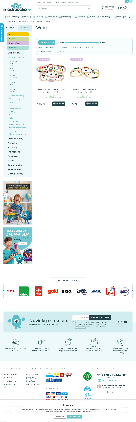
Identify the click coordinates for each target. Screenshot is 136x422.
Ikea (11, 73)
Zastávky (12, 112)
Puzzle (92, 17)
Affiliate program (8, 388)
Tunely (11, 105)
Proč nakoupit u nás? (73, 2)
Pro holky (39, 17)
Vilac (11, 87)
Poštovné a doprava (32, 374)
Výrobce (25, 28)
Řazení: (40, 47)
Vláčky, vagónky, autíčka (17, 99)
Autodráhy (12, 131)
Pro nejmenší (52, 17)
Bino (11, 66)
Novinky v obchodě (61, 2)
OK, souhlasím (74, 417)
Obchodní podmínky (9, 381)
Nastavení (60, 417)
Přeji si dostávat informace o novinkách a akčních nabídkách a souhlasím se (91, 325)
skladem (61, 52)
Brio (11, 68)
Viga (11, 84)
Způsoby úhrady (30, 378)
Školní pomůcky (15, 173)
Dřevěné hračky (13, 17)
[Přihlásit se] (102, 8)
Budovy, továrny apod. (16, 124)
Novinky (12, 39)
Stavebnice (81, 17)
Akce (11, 34)
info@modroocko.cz (111, 380)
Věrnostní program (31, 381)
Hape (12, 70)
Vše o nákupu (50, 2)
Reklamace (29, 388)
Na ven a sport (121, 17)
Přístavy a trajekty (15, 121)
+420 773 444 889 (114, 375)
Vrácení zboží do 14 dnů (33, 384)
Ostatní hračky (105, 17)
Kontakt (43, 2)
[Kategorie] (130, 17)
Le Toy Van (14, 77)
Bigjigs (12, 63)
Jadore (12, 75)
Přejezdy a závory (15, 108)
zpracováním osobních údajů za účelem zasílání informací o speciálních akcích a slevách (91, 326)
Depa (10, 115)
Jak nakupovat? (8, 378)
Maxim (12, 80)
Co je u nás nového (9, 384)
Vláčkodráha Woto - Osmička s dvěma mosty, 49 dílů (84, 91)
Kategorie (10, 28)
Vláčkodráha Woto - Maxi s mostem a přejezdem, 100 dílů (51, 91)
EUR (130, 1)
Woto (12, 92)
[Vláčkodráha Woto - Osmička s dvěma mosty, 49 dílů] (84, 72)
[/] (15, 342)
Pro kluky (27, 17)
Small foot (13, 82)
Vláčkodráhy (66, 17)
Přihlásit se (109, 9)
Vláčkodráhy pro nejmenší (17, 134)
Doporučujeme (46, 52)
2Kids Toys (13, 61)
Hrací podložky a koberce (17, 128)
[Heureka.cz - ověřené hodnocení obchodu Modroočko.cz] (87, 394)
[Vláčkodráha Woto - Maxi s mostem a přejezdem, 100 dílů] (51, 72)
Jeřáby (11, 118)
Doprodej (13, 47)
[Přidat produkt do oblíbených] (64, 59)
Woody (12, 89)
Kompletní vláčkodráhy (16, 57)
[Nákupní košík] (125, 8)
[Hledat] (88, 8)
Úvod (38, 2)
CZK (127, 1)
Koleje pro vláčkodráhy (16, 96)
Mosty (11, 102)
